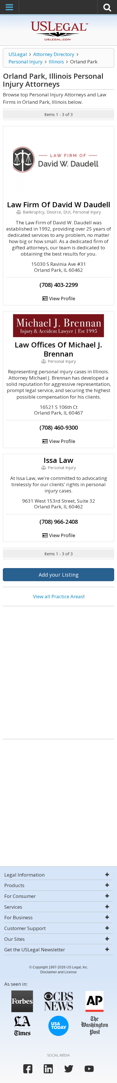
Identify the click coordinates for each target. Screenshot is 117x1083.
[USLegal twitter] (68, 1068)
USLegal (18, 54)
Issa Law (58, 460)
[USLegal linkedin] (48, 1068)
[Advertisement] (58, 670)
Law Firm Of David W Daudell (58, 204)
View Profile (61, 298)
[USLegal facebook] (27, 1068)
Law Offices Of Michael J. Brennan (58, 349)
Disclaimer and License (58, 972)
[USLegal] (58, 22)
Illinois (56, 61)
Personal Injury (26, 61)
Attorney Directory (53, 54)
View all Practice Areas (58, 596)
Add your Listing (59, 574)
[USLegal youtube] (89, 1068)
